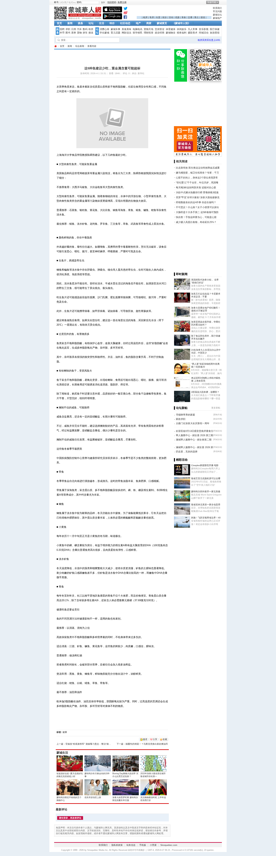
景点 (196, 17)
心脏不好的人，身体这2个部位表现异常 (197, 177)
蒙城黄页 (162, 23)
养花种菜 (217, 451)
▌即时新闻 (181, 274)
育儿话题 (115, 32)
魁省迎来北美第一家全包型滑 (205, 504)
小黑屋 (153, 845)
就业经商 (159, 32)
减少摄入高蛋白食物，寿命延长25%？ (196, 222)
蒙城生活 (62, 752)
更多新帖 (215, 407)
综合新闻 (79, 46)
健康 (64, 732)
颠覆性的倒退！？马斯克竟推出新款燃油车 (147, 744)
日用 (73, 29)
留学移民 (137, 32)
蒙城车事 (115, 29)
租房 (145, 17)
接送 (203, 17)
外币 (62, 32)
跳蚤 (80, 23)
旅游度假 (214, 32)
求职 (67, 29)
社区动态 (125, 23)
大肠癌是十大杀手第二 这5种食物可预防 (197, 212)
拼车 (85, 32)
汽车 (79, 29)
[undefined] (125, 9)
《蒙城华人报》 (181, 23)
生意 (158, 17)
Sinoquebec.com (168, 845)
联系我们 (217, 8)
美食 (183, 17)
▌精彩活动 (181, 459)
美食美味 (126, 29)
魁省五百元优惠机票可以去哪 (205, 478)
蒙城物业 (170, 32)
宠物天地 (148, 29)
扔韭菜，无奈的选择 (186, 451)
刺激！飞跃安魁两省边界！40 (206, 517)
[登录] (103, 2)
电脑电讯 (137, 29)
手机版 (142, 845)
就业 (164, 17)
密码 (79, 2)
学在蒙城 (104, 32)
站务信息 (130, 845)
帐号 (56, 2)
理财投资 (148, 32)
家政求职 (180, 419)
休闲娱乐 (181, 29)
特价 (112, 23)
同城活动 (203, 32)
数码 (85, 29)
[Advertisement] (174, 11)
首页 (59, 23)
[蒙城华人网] (78, 18)
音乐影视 (203, 29)
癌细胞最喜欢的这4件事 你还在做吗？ (196, 202)
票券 (73, 32)
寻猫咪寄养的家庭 (185, 414)
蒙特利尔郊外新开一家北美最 (205, 491)
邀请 (145, 739)
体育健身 (170, 29)
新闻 (70, 23)
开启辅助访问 (221, 2)
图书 (67, 32)
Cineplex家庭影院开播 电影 (204, 465)
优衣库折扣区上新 (92, 797)
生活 (101, 23)
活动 (171, 17)
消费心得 (104, 29)
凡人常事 (192, 29)
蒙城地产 (217, 18)
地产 (138, 23)
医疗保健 (214, 29)
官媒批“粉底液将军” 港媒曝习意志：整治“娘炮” (88, 744)
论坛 (91, 23)
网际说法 (126, 32)
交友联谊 (159, 29)
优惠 (177, 17)
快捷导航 (211, 2)
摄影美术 (192, 32)
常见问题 (217, 11)
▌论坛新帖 (181, 408)
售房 (152, 17)
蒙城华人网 (55, 46)
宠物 (79, 32)
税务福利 (181, 32)
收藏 (165, 739)
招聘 (62, 29)
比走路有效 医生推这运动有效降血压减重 (198, 167)
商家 (148, 23)
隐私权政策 (117, 845)
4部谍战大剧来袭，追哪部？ (205, 392)
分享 (155, 739)
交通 (190, 17)
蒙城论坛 (217, 14)
